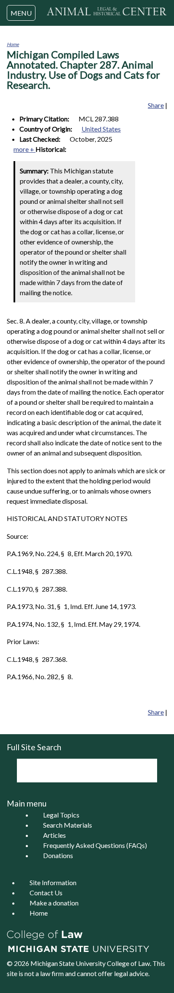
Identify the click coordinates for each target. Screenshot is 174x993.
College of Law (128, 963)
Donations (58, 855)
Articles (54, 835)
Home (13, 44)
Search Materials (67, 825)
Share (156, 105)
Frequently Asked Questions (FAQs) (95, 845)
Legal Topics (61, 815)
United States (101, 129)
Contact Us (46, 893)
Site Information (53, 882)
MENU (21, 13)
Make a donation (54, 903)
